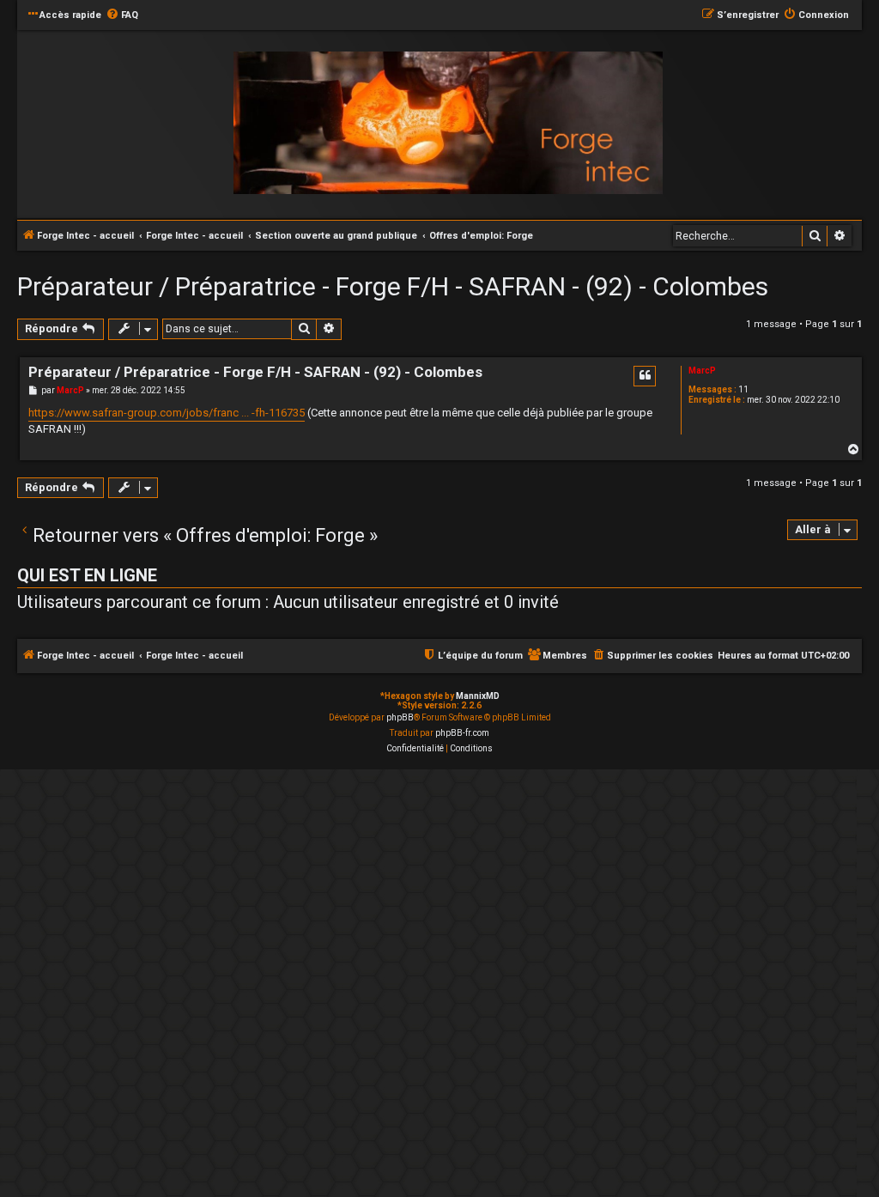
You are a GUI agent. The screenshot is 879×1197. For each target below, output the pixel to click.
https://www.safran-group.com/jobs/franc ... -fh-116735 (166, 412)
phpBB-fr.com (462, 733)
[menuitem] (122, 15)
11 (743, 389)
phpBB (400, 717)
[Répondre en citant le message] (644, 376)
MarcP (702, 370)
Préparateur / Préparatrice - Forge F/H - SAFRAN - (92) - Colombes (392, 286)
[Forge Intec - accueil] (448, 123)
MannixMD (478, 696)
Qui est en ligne (87, 575)
